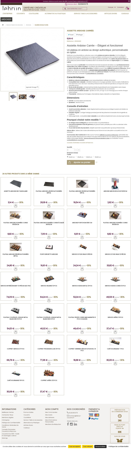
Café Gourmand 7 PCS (115, 349)
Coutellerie (34, 13)
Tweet (71, 35)
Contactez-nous (7, 415)
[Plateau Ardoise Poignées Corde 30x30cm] (115, 215)
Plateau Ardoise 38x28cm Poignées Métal (16, 255)
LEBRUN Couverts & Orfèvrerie (109, 135)
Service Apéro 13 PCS (115, 317)
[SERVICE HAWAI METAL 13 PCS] (82, 278)
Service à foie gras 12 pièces (115, 254)
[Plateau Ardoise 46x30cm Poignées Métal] (49, 183)
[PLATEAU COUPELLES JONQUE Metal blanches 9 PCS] (49, 310)
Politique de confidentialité (11, 423)
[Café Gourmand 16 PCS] (16, 373)
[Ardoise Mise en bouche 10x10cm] (115, 183)
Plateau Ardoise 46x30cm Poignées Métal (49, 192)
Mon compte (51, 409)
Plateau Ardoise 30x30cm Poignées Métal (82, 192)
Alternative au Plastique (55, 13)
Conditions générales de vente (10, 426)
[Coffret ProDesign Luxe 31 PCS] (49, 341)
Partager (80, 35)
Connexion (120, 7)
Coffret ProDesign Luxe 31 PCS (49, 349)
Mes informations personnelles (51, 421)
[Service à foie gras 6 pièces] (82, 246)
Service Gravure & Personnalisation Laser (97, 138)
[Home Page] (3, 25)
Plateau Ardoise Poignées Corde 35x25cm (16, 223)
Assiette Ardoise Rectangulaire (15, 191)
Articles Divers (110, 13)
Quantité (69, 147)
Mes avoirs (48, 415)
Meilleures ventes (8, 412)
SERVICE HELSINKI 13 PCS (49, 286)
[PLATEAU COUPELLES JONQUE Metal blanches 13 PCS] (16, 310)
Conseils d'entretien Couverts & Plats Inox (9, 430)
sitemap (5, 438)
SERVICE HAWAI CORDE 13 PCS (115, 286)
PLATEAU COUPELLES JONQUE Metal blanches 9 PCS (49, 318)
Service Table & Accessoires (85, 13)
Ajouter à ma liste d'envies (106, 162)
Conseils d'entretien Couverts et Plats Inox (80, 143)
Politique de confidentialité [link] (118, 446)
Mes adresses (49, 417)
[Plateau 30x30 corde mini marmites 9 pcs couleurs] (82, 310)
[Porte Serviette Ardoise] (49, 246)
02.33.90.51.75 (83, 4)
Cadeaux (125, 13)
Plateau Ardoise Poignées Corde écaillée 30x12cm (49, 223)
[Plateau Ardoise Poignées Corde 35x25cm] (16, 215)
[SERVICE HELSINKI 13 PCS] (49, 278)
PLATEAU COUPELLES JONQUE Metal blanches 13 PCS (15, 318)
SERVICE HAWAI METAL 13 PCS (82, 286)
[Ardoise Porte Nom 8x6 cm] (82, 215)
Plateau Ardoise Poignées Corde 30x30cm (115, 223)
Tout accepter (74, 446)
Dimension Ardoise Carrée (72, 153)
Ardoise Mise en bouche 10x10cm (115, 191)
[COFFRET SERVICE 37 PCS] (16, 341)
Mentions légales (7, 417)
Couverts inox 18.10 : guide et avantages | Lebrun (10, 435)
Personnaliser (100, 446)
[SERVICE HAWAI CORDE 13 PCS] (115, 278)
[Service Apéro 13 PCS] (115, 310)
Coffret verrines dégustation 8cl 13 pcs (82, 350)
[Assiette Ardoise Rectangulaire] (16, 183)
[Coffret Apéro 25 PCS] (49, 373)
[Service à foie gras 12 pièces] (115, 246)
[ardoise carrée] (13, 96)
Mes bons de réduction (53, 424)
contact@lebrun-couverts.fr (94, 73)
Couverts (21, 13)
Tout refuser (87, 446)
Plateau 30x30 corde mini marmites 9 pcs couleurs (82, 318)
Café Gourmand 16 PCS (15, 380)
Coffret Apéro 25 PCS (49, 380)
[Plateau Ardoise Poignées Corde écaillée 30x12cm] (49, 215)
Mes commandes (51, 412)
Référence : (70, 41)
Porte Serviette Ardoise (49, 254)
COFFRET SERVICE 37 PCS (15, 349)
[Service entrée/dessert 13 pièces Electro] (16, 278)
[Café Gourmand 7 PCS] (115, 341)
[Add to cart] (16, 206)
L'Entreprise (7, 13)
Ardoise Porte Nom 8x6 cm (82, 223)
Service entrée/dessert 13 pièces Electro (16, 286)
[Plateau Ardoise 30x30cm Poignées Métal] (82, 183)
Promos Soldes (28, 412)
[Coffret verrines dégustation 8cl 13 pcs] (82, 341)
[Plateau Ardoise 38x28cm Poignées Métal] (16, 246)
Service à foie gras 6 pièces (82, 254)
